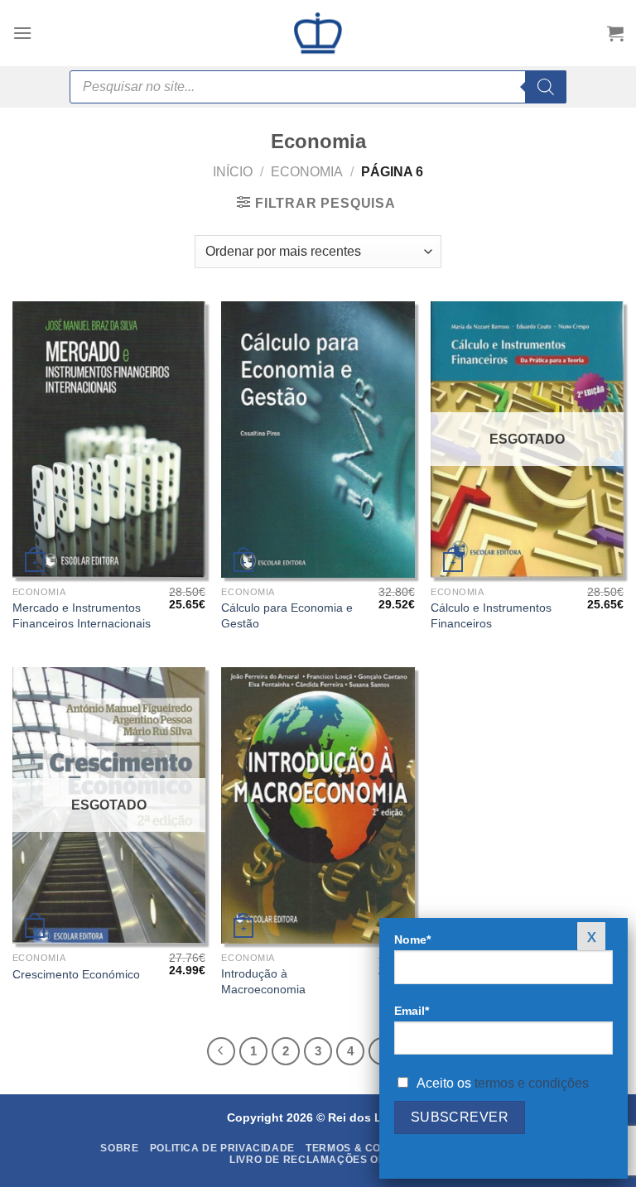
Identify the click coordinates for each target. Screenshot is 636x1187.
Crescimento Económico (76, 974)
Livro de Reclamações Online (320, 1159)
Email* (411, 1010)
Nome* (412, 939)
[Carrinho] (615, 33)
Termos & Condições (368, 1148)
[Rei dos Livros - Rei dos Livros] (318, 33)
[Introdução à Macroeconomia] (317, 805)
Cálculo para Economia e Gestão (287, 615)
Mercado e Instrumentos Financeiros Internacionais (81, 615)
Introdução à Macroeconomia (263, 981)
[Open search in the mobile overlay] (318, 86)
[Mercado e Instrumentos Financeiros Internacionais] (108, 439)
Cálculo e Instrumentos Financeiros (491, 615)
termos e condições (532, 1083)
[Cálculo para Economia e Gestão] (317, 439)
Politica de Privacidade (222, 1148)
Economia (307, 172)
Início (233, 172)
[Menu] (22, 32)
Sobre (119, 1148)
